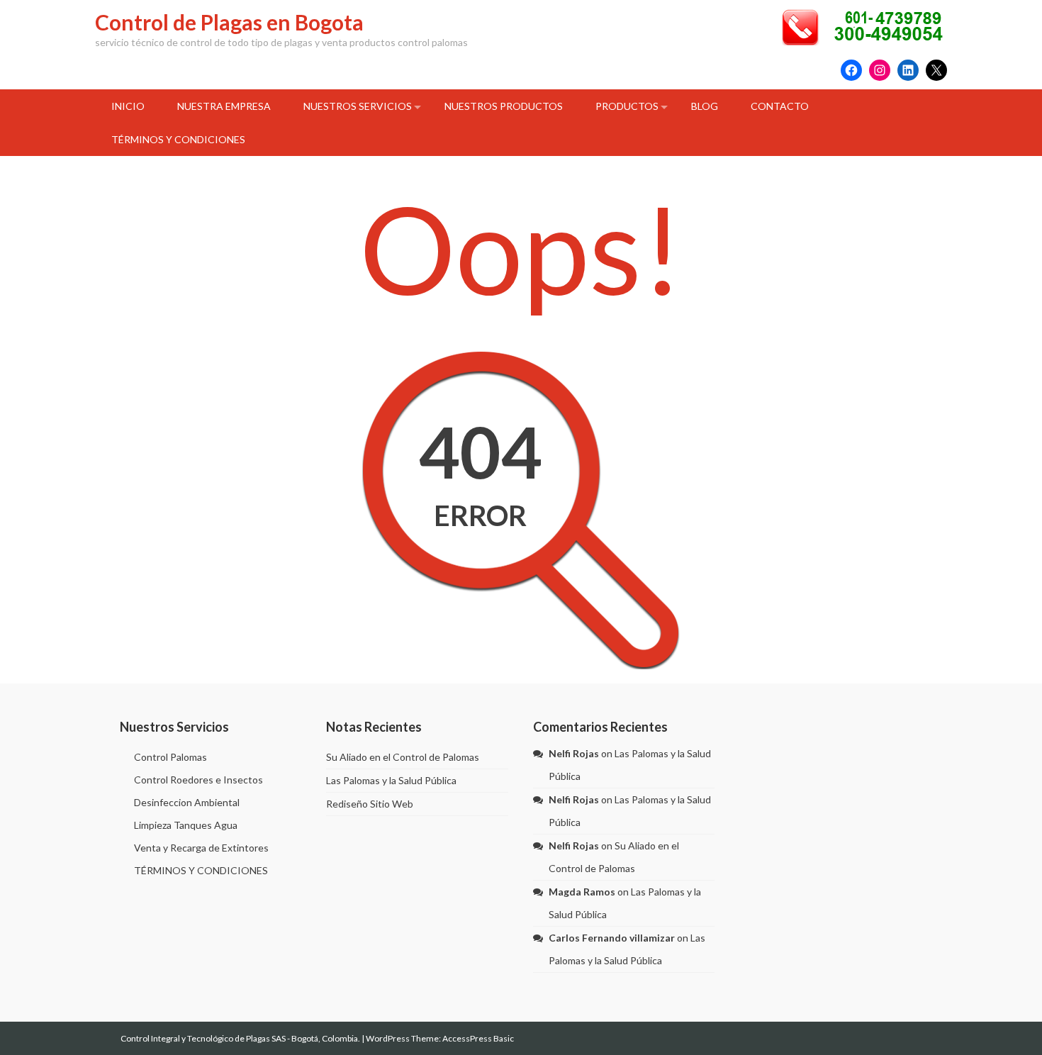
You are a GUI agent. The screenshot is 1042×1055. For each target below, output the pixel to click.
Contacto (780, 106)
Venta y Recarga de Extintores (201, 848)
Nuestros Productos (503, 106)
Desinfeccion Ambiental (187, 802)
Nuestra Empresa (224, 106)
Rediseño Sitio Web (369, 804)
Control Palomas (170, 757)
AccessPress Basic (478, 1038)
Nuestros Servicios (357, 106)
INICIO (128, 106)
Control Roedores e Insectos (198, 780)
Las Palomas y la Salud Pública (391, 780)
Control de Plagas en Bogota (229, 22)
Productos (627, 106)
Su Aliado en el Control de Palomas (402, 757)
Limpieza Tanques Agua (185, 825)
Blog (704, 106)
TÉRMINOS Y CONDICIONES (178, 139)
